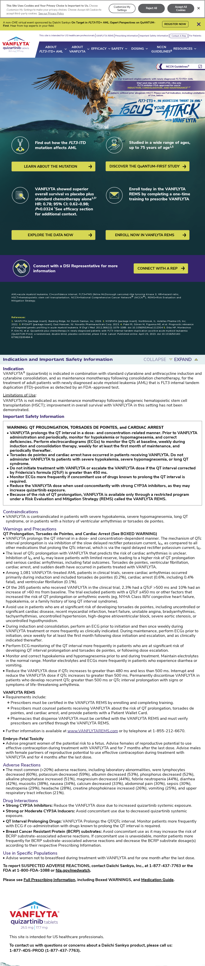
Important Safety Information (154, 35)
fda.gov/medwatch (73, 870)
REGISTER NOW (175, 24)
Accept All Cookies (181, 8)
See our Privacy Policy (51, 13)
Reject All (151, 8)
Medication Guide (157, 879)
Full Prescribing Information (49, 879)
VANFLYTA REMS (105, 35)
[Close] (198, 8)
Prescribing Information (126, 35)
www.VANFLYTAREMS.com (92, 731)
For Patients (195, 35)
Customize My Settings (122, 8)
